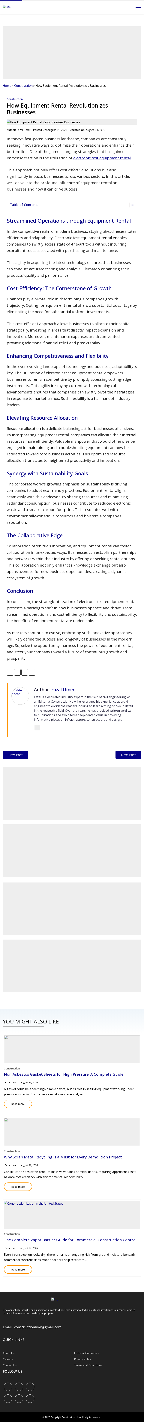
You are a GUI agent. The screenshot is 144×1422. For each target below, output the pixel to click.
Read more (14, 1103)
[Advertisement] (72, 52)
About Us (9, 1353)
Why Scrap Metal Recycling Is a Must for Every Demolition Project (63, 1157)
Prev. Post (15, 755)
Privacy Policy (82, 1359)
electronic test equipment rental (102, 158)
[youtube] (8, 1398)
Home (7, 86)
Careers (8, 1359)
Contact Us (10, 1365)
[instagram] (30, 1398)
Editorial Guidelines (86, 1353)
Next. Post (128, 755)
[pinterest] (30, 1387)
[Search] (128, 7)
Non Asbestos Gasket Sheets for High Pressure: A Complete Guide (63, 1074)
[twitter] (19, 1387)
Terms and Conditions (88, 1365)
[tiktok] (19, 1398)
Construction (23, 86)
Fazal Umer (23, 130)
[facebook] (8, 1387)
